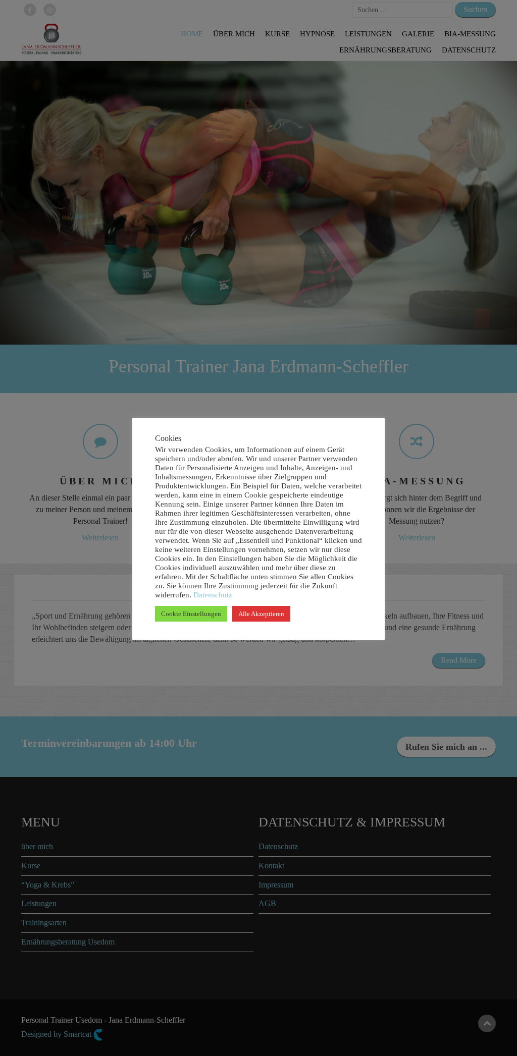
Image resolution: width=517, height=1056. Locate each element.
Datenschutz (211, 595)
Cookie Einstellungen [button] (191, 614)
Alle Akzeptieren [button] (261, 614)
